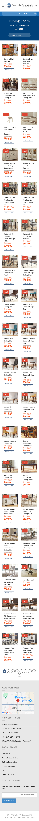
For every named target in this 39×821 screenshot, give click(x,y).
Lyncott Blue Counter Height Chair (28, 306)
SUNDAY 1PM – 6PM (10, 733)
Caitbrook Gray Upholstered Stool (9, 272)
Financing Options (8, 766)
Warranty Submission (10, 758)
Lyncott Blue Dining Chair (8, 340)
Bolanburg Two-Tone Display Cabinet (29, 166)
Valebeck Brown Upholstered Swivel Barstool (29, 616)
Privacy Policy (10, 817)
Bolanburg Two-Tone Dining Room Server (10, 166)
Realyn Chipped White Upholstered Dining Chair (9, 546)
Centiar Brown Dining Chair (9, 305)
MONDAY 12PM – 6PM (11, 737)
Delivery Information (9, 762)
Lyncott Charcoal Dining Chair (10, 374)
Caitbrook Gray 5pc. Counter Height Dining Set (9, 201)
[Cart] (36, 5)
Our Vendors (27, 814)
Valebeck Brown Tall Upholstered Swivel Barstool (10, 616)
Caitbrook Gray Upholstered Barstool (28, 236)
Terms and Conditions (26, 817)
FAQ (3, 770)
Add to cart (9, 69)
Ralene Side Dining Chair (8, 476)
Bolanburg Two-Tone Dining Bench (29, 129)
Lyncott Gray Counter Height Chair (28, 375)
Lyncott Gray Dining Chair (8, 408)
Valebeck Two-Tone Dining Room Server (28, 650)
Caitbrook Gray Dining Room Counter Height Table (9, 237)
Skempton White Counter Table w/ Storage (29, 545)
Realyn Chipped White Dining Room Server (9, 511)
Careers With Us (8, 774)
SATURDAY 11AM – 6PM (11, 728)
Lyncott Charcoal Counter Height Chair (29, 341)
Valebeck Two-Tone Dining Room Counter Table (9, 651)
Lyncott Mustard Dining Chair (10, 442)
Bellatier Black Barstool (9, 60)
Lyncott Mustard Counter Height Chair (29, 409)
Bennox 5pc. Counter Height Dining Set (9, 95)
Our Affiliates (12, 816)
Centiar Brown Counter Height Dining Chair (28, 272)
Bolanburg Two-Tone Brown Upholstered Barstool (10, 130)
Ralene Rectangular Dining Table (27, 443)
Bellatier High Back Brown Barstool (28, 61)
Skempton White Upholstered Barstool (10, 582)
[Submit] (35, 14)
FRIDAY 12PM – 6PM (10, 724)
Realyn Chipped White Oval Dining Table (28, 511)
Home (12, 25)
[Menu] (3, 5)
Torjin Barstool (28, 580)
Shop (17, 25)
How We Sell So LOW (13, 814)
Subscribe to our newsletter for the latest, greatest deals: (18, 787)
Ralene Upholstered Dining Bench (28, 477)
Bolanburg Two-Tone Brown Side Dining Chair (29, 95)
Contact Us (6, 754)
